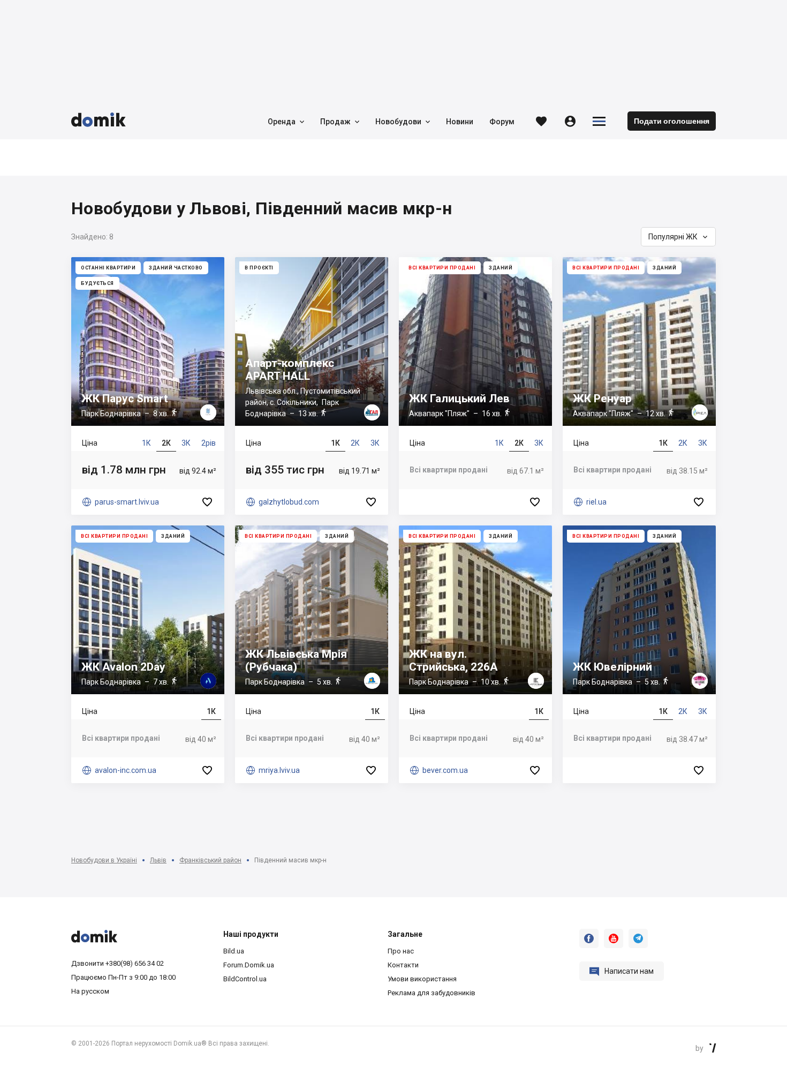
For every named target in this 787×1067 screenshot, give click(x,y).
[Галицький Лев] (475, 386)
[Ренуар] (639, 386)
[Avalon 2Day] (147, 654)
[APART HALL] (311, 386)
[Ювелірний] (639, 654)
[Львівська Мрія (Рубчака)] (311, 654)
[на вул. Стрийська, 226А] (475, 654)
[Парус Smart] (147, 386)
